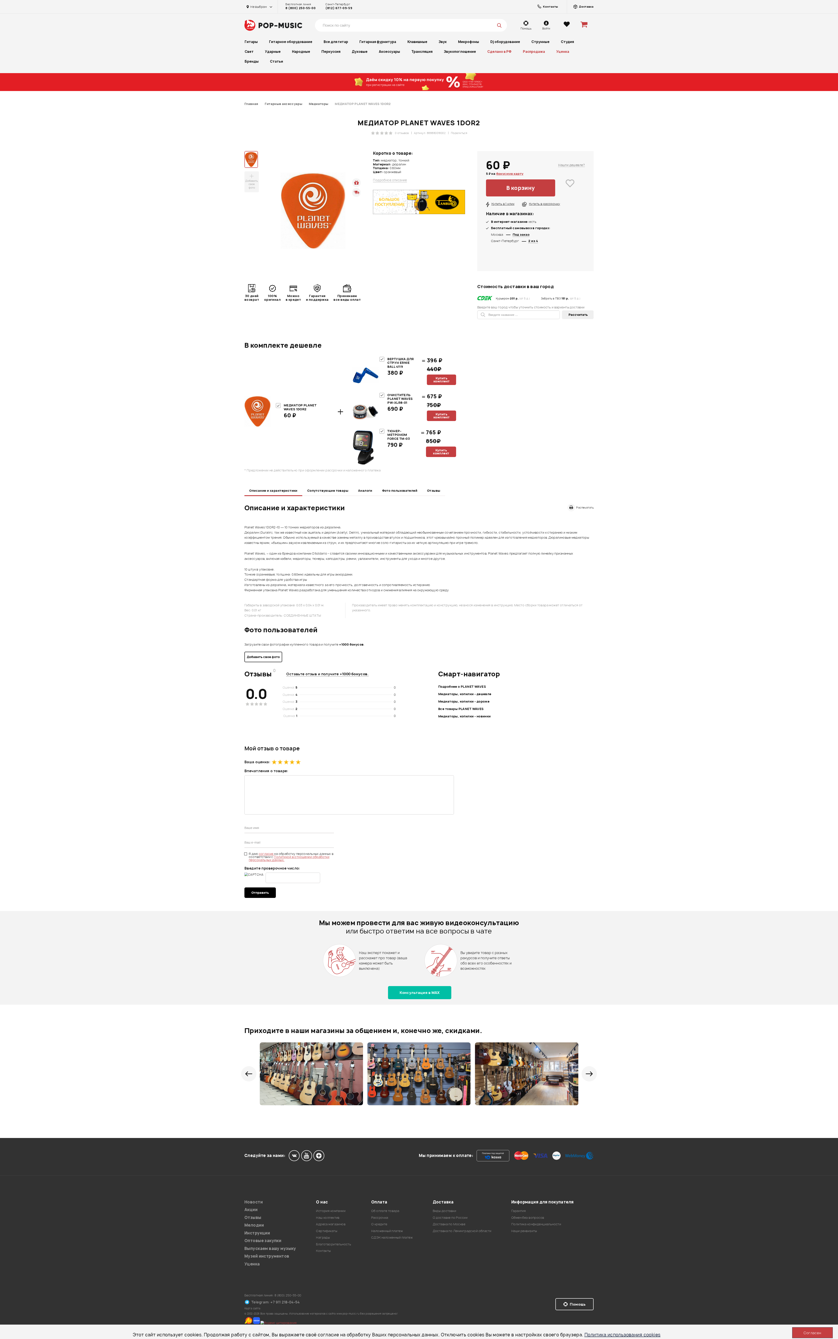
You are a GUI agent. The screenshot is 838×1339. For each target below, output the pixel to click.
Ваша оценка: (257, 762)
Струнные (540, 42)
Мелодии (254, 1225)
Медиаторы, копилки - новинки (464, 716)
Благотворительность (333, 1244)
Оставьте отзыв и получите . (327, 674)
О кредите (379, 1224)
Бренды (252, 61)
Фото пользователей (399, 490)
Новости (253, 1202)
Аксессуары (389, 51)
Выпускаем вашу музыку (270, 1248)
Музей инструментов (266, 1256)
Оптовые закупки (262, 1240)
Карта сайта (252, 1308)
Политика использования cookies (622, 1335)
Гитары (251, 42)
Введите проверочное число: (272, 868)
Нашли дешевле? (571, 165)
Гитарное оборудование (290, 42)
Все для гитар (336, 42)
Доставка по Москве (449, 1224)
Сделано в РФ (499, 51)
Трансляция (422, 51)
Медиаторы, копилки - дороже (463, 701)
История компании (330, 1211)
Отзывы (433, 490)
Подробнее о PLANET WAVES (462, 686)
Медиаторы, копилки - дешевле (464, 694)
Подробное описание (390, 180)
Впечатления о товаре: (266, 771)
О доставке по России (450, 1217)
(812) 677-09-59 (338, 8)
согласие (266, 854)
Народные (301, 51)
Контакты (323, 1251)
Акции (251, 1209)
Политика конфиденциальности (536, 1224)
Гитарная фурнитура (377, 42)
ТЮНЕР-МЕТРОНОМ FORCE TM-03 (398, 435)
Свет (249, 51)
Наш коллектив (327, 1217)
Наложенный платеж (387, 1231)
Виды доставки (444, 1211)
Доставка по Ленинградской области (462, 1231)
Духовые (359, 51)
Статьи (276, 61)
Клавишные (417, 42)
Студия (567, 42)
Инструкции (257, 1233)
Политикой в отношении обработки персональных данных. (289, 858)
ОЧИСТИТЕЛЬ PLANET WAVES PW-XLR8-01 (400, 399)
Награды (323, 1237)
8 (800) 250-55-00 (300, 8)
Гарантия (518, 1211)
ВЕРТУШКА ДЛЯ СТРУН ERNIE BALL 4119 (400, 363)
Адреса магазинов (330, 1224)
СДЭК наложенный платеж (392, 1237)
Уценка (562, 51)
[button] (248, 1073)
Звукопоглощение (460, 51)
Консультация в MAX (420, 992)
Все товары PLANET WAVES (461, 709)
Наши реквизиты (524, 1231)
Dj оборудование (505, 42)
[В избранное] (570, 187)
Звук (443, 42)
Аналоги (365, 490)
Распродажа (534, 51)
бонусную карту (510, 174)
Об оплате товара (385, 1211)
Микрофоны (468, 42)
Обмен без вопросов (527, 1217)
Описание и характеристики (273, 490)
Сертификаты (326, 1231)
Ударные (273, 51)
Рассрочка (379, 1217)
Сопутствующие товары (327, 490)
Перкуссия (330, 51)
